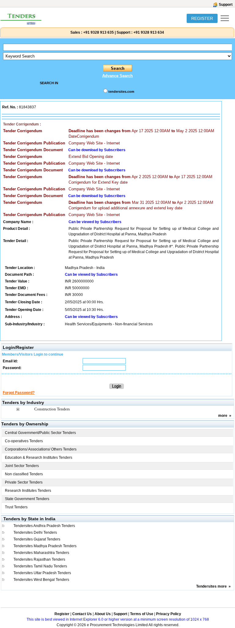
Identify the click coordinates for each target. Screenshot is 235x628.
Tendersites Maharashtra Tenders (41, 553)
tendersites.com (121, 91)
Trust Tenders (16, 507)
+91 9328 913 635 (98, 32)
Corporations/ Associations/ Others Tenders (40, 449)
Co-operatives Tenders (24, 441)
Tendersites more (211, 586)
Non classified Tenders (24, 474)
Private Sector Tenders (24, 482)
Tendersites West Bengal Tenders (41, 580)
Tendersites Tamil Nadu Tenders (40, 566)
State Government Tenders (27, 499)
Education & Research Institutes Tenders (38, 457)
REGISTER (202, 18)
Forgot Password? (19, 393)
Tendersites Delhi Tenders (35, 532)
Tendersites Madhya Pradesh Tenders (44, 546)
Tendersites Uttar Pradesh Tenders (42, 573)
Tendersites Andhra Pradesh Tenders (44, 526)
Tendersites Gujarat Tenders (36, 539)
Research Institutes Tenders (28, 490)
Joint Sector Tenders (22, 466)
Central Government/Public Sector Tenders (40, 433)
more (222, 415)
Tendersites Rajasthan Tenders (39, 559)
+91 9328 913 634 (148, 32)
